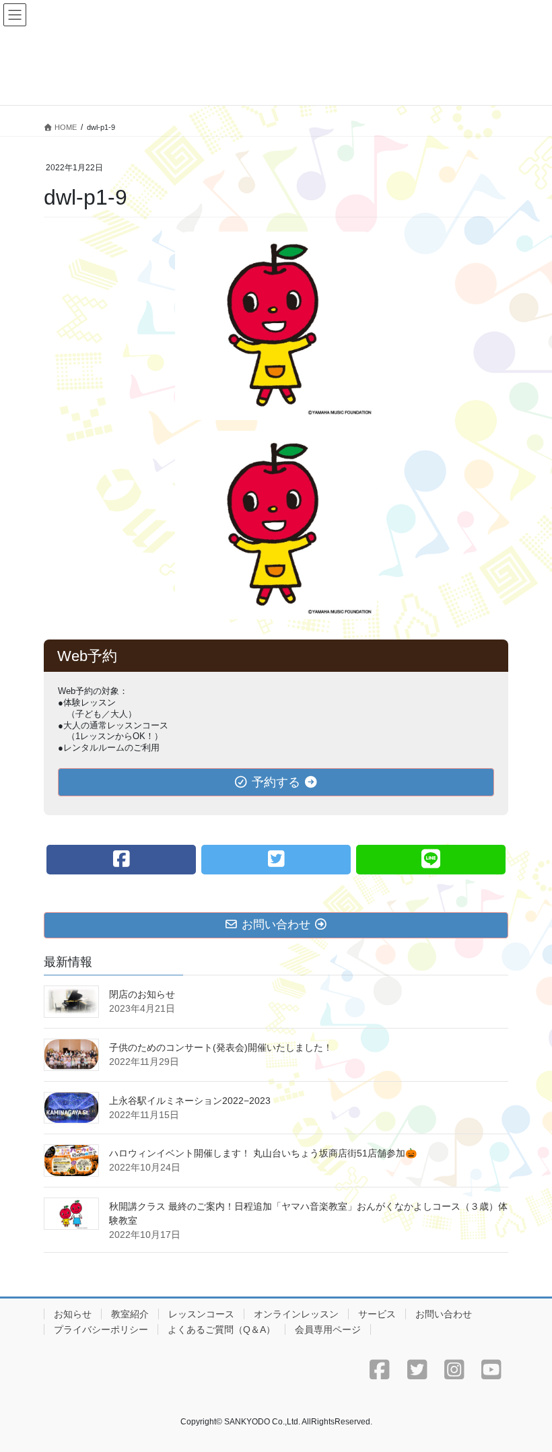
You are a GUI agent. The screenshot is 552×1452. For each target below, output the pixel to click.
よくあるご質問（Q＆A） (221, 1329)
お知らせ (73, 1314)
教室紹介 (130, 1314)
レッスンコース (201, 1314)
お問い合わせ (443, 1314)
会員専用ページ (328, 1329)
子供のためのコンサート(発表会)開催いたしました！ (221, 1047)
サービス (377, 1314)
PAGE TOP (526, 1396)
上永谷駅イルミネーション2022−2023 (190, 1100)
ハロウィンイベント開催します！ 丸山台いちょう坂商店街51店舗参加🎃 (263, 1153)
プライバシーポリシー (101, 1329)
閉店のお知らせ (142, 994)
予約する (276, 782)
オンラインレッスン (296, 1314)
